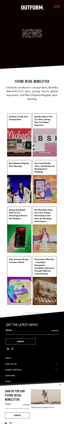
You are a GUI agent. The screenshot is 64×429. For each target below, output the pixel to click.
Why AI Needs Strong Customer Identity (18, 260)
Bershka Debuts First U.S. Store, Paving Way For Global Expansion (43, 121)
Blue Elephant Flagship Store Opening (19, 164)
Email (9, 330)
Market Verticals (13, 370)
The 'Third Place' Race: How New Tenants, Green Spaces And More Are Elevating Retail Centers (43, 215)
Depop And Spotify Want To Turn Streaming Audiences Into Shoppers (18, 214)
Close (60, 384)
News (7, 381)
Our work (10, 375)
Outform (32, 7)
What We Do (11, 364)
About (8, 358)
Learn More (19, 152)
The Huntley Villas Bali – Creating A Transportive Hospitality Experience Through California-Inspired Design (44, 266)
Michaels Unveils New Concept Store (18, 118)
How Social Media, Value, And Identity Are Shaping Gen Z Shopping (44, 167)
